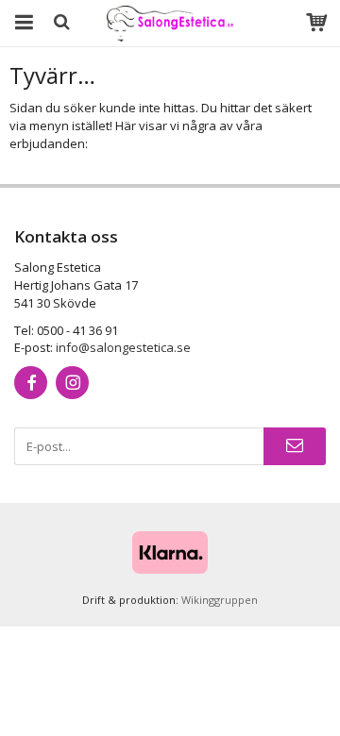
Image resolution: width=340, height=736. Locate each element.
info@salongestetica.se (123, 347)
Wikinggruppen (219, 600)
